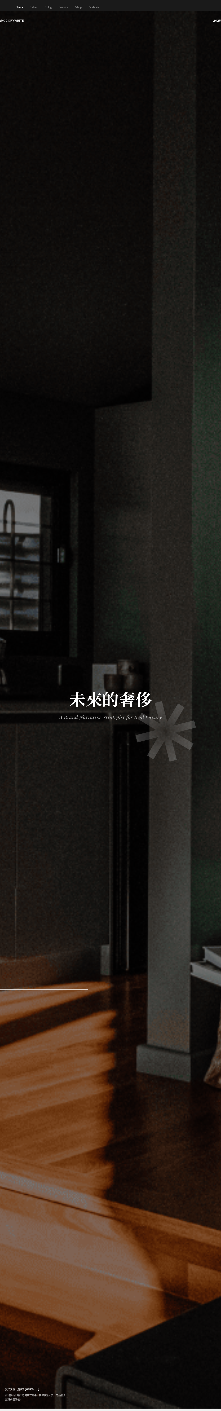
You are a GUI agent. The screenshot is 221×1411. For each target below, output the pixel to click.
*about (34, 7)
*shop (78, 7)
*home (19, 7)
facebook (94, 7)
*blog (48, 7)
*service (63, 7)
